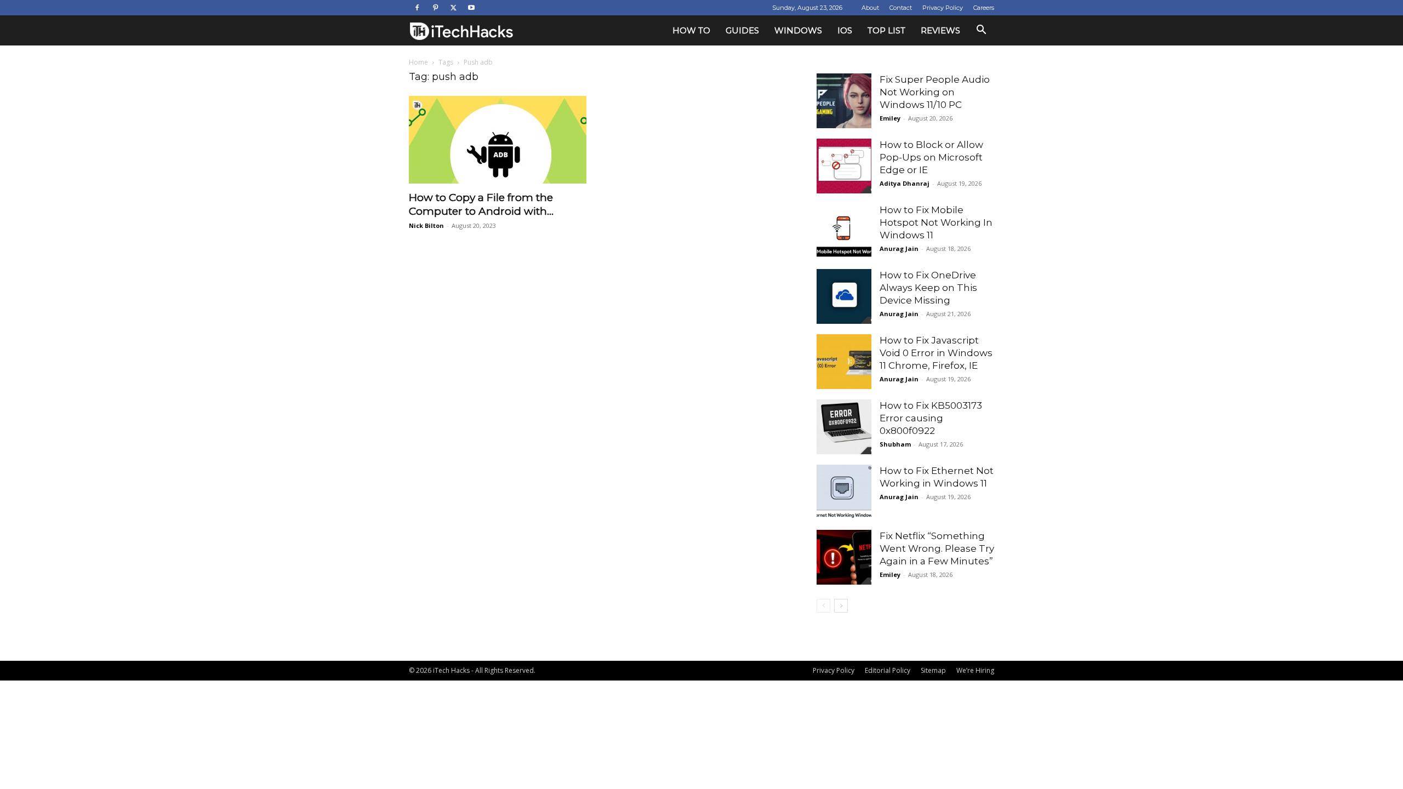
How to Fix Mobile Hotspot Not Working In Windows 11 (936, 222)
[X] (453, 7)
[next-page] (841, 606)
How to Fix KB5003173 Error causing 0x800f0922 (931, 418)
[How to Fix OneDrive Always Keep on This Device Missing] (844, 296)
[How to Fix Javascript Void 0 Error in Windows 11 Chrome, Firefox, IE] (844, 361)
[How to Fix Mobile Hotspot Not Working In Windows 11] (844, 231)
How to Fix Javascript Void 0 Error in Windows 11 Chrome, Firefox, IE (936, 353)
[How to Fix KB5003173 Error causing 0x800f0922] (844, 426)
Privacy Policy (942, 8)
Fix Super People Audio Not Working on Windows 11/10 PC (935, 92)
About (870, 8)
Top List (886, 30)
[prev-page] (823, 606)
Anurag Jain (899, 248)
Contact (900, 8)
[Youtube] (471, 7)
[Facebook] (417, 7)
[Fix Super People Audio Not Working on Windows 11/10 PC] (844, 100)
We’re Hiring (975, 670)
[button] (981, 31)
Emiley (890, 118)
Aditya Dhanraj (904, 183)
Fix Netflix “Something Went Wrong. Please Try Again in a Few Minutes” (937, 548)
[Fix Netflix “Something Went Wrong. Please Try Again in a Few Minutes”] (844, 557)
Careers (983, 8)
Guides (742, 30)
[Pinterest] (435, 7)
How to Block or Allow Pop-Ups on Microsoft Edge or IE (931, 157)
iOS (844, 30)
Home (418, 62)
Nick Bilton (426, 225)
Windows (798, 30)
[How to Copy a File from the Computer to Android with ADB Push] (497, 140)
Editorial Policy (887, 670)
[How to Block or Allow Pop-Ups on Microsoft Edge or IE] (844, 166)
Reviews (940, 30)
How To (691, 30)
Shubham (895, 444)
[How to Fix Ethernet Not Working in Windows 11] (844, 492)
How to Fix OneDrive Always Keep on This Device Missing (928, 288)
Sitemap (933, 670)
